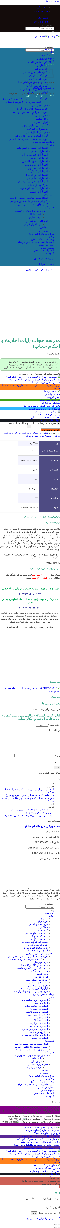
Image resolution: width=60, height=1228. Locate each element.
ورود (34, 1213)
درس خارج (35, 217)
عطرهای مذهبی (46, 245)
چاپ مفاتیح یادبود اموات (34, 89)
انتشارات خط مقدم (44, 250)
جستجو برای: (47, 25)
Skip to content (52, 1)
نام (57, 755)
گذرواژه (51, 1207)
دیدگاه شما (53, 730)
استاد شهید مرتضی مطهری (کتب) (28, 197)
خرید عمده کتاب (38, 78)
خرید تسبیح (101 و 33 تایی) (32, 108)
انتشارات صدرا (39, 151)
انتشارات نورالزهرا (37, 174)
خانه (58, 269)
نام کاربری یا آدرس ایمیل (43, 1198)
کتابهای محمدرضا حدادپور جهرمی (29, 201)
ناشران (50, 144)
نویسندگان (48, 194)
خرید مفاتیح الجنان (37, 62)
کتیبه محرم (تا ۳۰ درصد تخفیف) (23, 101)
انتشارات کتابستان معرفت (33, 188)
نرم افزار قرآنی (32, 224)
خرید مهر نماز (40, 105)
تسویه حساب (47, 247)
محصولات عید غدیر (37, 128)
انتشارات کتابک (39, 171)
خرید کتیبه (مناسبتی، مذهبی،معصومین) (25, 98)
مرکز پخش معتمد (37, 184)
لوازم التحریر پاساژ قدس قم (31, 135)
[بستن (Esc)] (59, 1224)
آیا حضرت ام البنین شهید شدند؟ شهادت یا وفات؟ (29, 789)
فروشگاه (49, 207)
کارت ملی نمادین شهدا (35, 125)
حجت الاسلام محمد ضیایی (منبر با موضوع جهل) (30, 795)
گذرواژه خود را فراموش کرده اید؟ (43, 1218)
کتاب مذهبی (41, 68)
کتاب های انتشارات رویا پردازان (30, 204)
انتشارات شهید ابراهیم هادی (32, 147)
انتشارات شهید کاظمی (35, 161)
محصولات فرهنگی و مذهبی (40, 95)
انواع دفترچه (40, 122)
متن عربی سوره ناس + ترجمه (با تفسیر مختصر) (29, 815)
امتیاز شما (54, 725)
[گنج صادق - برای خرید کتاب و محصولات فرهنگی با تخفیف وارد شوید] (47, 36)
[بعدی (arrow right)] (55, 1227)
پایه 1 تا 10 (36, 214)
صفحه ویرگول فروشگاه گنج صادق (42, 826)
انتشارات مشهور (38, 168)
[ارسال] (52, 31)
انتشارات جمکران (38, 157)
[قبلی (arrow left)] (59, 1227)
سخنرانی (42, 230)
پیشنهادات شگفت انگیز (42, 239)
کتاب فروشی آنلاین (37, 85)
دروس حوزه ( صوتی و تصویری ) (29, 210)
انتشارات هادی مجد (36, 178)
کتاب (51, 52)
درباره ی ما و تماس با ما (41, 234)
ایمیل (56, 761)
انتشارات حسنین (38, 191)
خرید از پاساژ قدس (37, 132)
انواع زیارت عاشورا (37, 92)
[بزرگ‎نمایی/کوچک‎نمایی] (55, 1224)
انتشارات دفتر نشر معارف (32, 181)
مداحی (44, 227)
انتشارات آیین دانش (36, 164)
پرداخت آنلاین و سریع (43, 142)
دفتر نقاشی (41, 118)
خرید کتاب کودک (38, 75)
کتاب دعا (43, 55)
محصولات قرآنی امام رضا (33, 82)
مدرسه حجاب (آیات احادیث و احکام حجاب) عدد (32, 423)
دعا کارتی (42, 65)
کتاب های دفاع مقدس (35, 72)
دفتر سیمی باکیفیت (37, 115)
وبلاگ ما (50, 236)
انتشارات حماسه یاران (35, 154)
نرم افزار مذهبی (38, 220)
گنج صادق (49, 49)
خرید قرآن (42, 58)
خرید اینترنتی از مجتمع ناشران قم (28, 138)
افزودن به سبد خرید (50, 430)
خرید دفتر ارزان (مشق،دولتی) (30, 112)
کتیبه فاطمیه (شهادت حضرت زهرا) (36, 242)
